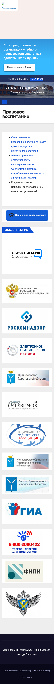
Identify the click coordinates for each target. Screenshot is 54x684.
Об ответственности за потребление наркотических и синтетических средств (27, 173)
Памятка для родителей (24, 151)
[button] (50, 101)
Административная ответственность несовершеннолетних (23, 160)
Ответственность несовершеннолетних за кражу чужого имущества (28, 142)
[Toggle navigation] (28, 102)
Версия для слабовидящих (30, 215)
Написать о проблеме (19, 67)
